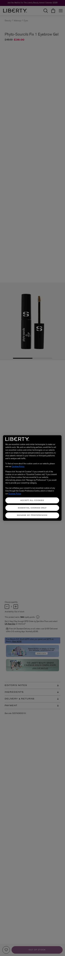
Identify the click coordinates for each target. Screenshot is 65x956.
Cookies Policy (18, 466)
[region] (32, 478)
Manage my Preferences (32, 515)
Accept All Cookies (32, 500)
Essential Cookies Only (32, 508)
